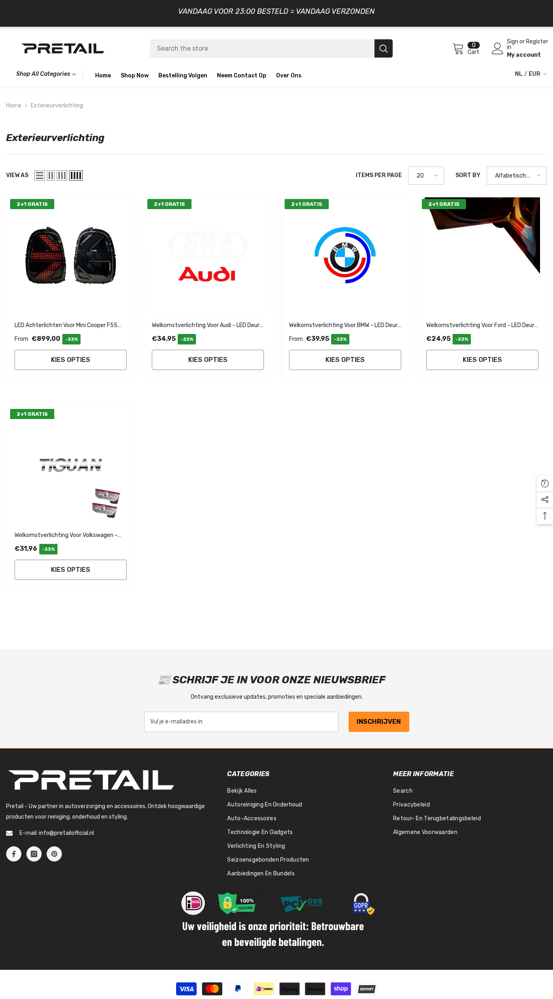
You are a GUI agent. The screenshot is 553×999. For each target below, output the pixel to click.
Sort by (468, 175)
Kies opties (70, 360)
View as (17, 175)
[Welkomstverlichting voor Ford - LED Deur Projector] (482, 255)
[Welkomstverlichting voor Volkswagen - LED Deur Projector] (70, 465)
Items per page (379, 175)
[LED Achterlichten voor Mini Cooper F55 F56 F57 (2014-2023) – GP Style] (70, 255)
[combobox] (262, 48)
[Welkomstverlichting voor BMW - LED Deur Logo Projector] (345, 255)
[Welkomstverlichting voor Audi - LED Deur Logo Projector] (208, 255)
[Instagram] (34, 854)
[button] (39, 175)
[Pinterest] (54, 854)
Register (537, 42)
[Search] (271, 48)
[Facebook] (13, 854)
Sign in (512, 44)
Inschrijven (379, 721)
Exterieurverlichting (57, 105)
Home (13, 105)
